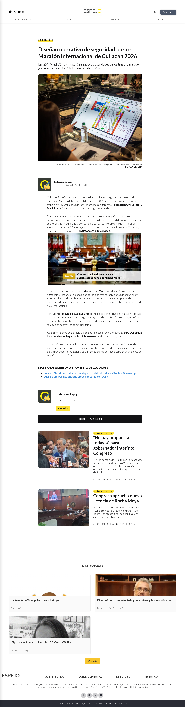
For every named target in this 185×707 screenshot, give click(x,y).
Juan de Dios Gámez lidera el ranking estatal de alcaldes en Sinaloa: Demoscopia (91, 373)
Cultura (161, 19)
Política (69, 19)
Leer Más (69, 276)
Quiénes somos (54, 676)
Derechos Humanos (23, 19)
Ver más (63, 408)
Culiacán (45, 40)
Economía (115, 19)
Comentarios (88, 419)
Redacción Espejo (67, 394)
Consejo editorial (90, 676)
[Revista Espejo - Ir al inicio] (11, 675)
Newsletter (168, 12)
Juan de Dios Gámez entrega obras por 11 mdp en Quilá (76, 376)
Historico (151, 676)
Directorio (123, 676)
